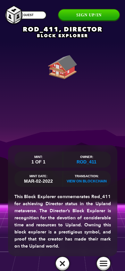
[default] (62, 263)
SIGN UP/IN (89, 15)
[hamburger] (103, 263)
